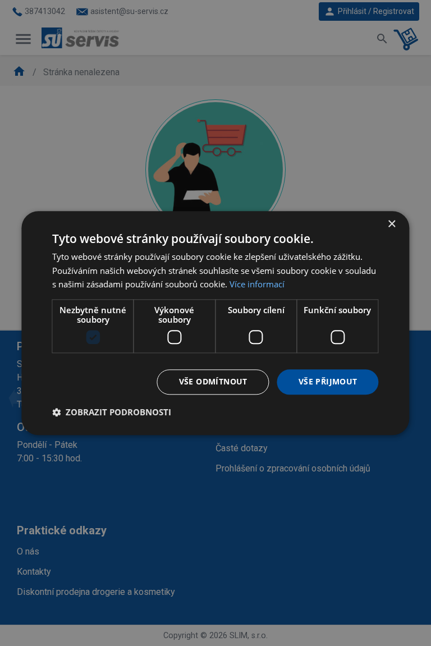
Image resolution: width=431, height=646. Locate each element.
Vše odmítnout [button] (213, 381)
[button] (111, 412)
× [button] (391, 224)
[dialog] (215, 323)
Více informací (257, 284)
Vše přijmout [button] (328, 381)
